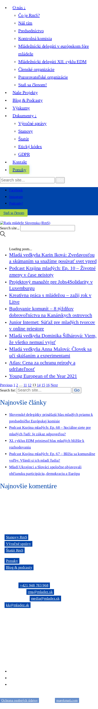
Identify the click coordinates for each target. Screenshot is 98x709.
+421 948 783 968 (34, 585)
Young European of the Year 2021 (43, 376)
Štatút (23, 138)
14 (39, 385)
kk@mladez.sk (17, 605)
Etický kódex (30, 146)
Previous (6, 385)
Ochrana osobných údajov (19, 700)
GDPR (24, 154)
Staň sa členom (13, 213)
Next (54, 385)
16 (48, 385)
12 (29, 385)
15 (43, 385)
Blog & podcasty (19, 567)
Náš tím (25, 22)
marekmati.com (67, 700)
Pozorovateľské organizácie (43, 76)
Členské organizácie (36, 69)
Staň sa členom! (32, 84)
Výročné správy (32, 123)
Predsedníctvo (31, 30)
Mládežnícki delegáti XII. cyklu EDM (52, 61)
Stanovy (25, 131)
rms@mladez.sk (40, 592)
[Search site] (2, 235)
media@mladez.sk (45, 598)
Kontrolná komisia (35, 38)
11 (25, 385)
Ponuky (12, 561)
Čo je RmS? (29, 15)
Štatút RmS (14, 550)
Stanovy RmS (16, 537)
